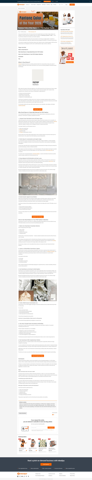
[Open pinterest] (26, 476)
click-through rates (49, 150)
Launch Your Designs (38, 216)
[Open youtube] (22, 476)
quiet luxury (51, 161)
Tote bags (21, 132)
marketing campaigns (51, 251)
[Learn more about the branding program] (26, 450)
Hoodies (20, 129)
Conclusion (20, 56)
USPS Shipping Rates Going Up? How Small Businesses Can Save (72, 36)
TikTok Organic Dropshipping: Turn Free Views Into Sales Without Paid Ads (73, 41)
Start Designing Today (38, 355)
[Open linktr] (28, 476)
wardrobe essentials (21, 105)
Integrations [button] (39, 4)
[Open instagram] (20, 476)
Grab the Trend (37, 109)
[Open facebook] (17, 476)
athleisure (55, 121)
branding (54, 240)
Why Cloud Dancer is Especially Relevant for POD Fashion (30, 52)
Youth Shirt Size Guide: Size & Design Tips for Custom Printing (71, 31)
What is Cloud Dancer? (23, 49)
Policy (51, 429)
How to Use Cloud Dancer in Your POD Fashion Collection (30, 54)
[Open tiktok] (24, 476)
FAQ (19, 58)
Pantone (19, 63)
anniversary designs (36, 153)
